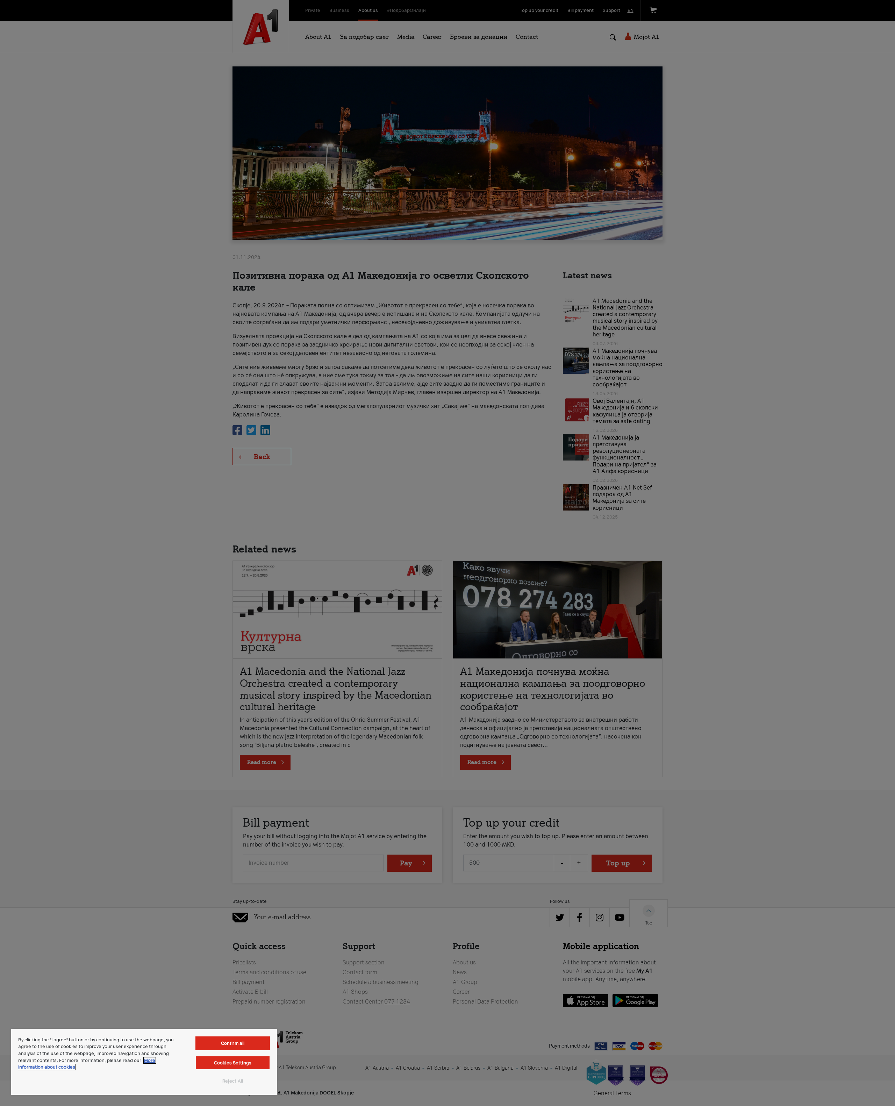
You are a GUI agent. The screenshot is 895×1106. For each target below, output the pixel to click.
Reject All (232, 1081)
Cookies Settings (232, 1062)
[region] (144, 1062)
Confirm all (232, 1043)
